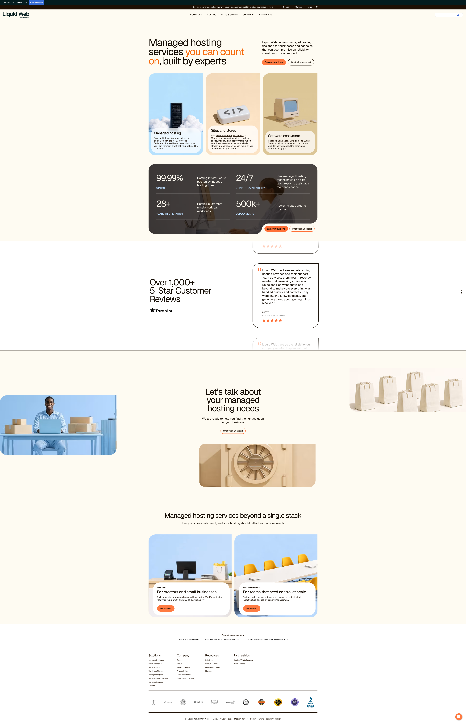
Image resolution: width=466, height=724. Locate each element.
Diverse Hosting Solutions (189, 639)
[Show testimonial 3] (461, 295)
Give (292, 140)
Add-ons (152, 686)
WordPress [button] (265, 14)
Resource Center (211, 664)
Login (310, 7)
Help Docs (209, 660)
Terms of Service (183, 667)
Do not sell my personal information (265, 719)
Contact (298, 7)
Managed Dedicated (156, 660)
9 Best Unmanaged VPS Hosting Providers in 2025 (268, 639)
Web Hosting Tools (212, 667)
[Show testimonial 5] (461, 301)
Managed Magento (156, 675)
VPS (175, 140)
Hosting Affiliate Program (243, 660)
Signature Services (156, 682)
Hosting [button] (211, 14)
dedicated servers (163, 140)
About (179, 664)
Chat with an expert (302, 228)
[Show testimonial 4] (461, 298)
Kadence (272, 140)
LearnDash (283, 140)
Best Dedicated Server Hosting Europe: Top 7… (223, 639)
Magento (215, 138)
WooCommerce (224, 135)
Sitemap (208, 671)
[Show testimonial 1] (461, 290)
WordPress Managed (156, 671)
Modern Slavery (241, 719)
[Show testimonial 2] (461, 292)
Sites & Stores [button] (229, 14)
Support (286, 7)
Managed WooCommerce (158, 678)
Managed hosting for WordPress (199, 597)
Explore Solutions (276, 228)
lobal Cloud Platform (186, 678)
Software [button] (248, 14)
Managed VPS (154, 667)
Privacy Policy (182, 671)
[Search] (458, 14)
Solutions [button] (196, 14)
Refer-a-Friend (239, 664)
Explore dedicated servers (261, 7)
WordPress (238, 135)
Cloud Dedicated (155, 664)
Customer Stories (184, 675)
